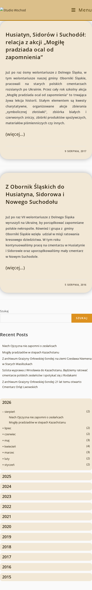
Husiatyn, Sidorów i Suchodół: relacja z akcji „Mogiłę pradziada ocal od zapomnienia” (46, 46)
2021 (6, 516)
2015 (6, 577)
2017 (6, 556)
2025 (6, 476)
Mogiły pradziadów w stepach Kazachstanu (30, 352)
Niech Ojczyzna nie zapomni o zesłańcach (29, 346)
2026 (6, 402)
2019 (6, 536)
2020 (6, 526)
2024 (6, 486)
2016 (6, 566)
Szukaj (4, 311)
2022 (6, 506)
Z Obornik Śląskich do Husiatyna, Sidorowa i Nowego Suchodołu (35, 194)
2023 (6, 496)
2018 (6, 546)
